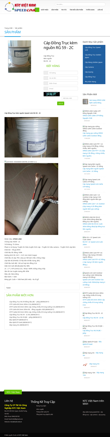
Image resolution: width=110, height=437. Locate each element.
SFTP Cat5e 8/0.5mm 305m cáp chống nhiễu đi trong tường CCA (32, 307)
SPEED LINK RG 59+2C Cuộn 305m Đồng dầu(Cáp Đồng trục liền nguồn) (94, 226)
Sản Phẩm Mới (90, 94)
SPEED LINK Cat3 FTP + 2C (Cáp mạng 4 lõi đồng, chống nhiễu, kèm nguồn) (94, 153)
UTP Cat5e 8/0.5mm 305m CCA (20, 304)
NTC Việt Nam (23, 435)
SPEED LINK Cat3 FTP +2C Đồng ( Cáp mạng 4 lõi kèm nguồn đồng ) (94, 262)
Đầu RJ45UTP (14, 320)
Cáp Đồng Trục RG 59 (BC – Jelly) (20, 317)
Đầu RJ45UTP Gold (15, 322)
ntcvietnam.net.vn (16, 422)
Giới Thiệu (44, 10)
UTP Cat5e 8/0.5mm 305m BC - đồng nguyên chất (27, 309)
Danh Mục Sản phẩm (93, 41)
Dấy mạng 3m (14, 325)
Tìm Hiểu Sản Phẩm (76, 10)
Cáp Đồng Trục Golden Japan (93, 56)
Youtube (88, 408)
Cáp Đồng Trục (90, 77)
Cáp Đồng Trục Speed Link (93, 48)
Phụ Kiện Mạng (90, 82)
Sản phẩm (54, 10)
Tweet (8, 288)
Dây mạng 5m (94, 364)
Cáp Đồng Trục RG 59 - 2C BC (19, 315)
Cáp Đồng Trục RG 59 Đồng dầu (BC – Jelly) (24, 302)
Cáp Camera (89, 67)
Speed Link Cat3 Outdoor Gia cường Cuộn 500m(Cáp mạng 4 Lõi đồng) (94, 282)
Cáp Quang (89, 72)
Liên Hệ (100, 10)
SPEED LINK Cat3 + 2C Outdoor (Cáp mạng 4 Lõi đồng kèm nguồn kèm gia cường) (94, 206)
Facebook (84, 408)
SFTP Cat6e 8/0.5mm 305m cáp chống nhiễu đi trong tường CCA (32, 312)
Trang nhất (8, 28)
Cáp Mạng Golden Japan (93, 62)
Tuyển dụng (90, 10)
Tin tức (64, 10)
